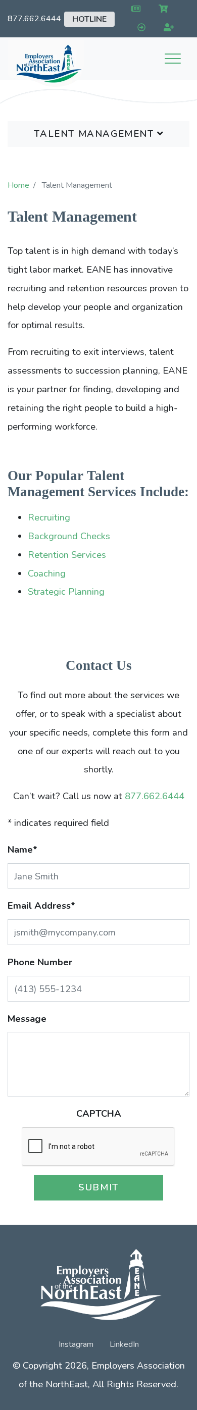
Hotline (89, 19)
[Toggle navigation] (173, 59)
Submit (98, 1187)
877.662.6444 (34, 18)
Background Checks (69, 536)
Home (18, 185)
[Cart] (161, 9)
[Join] (167, 28)
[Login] (139, 28)
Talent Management (95, 133)
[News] (133, 9)
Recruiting (49, 517)
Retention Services (67, 554)
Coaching (47, 573)
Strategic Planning (66, 591)
